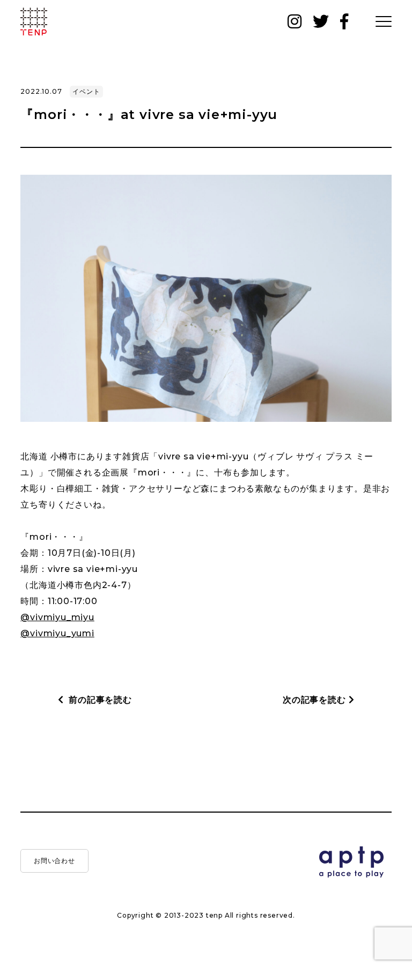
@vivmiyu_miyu (57, 617)
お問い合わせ (55, 861)
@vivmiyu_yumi (57, 633)
